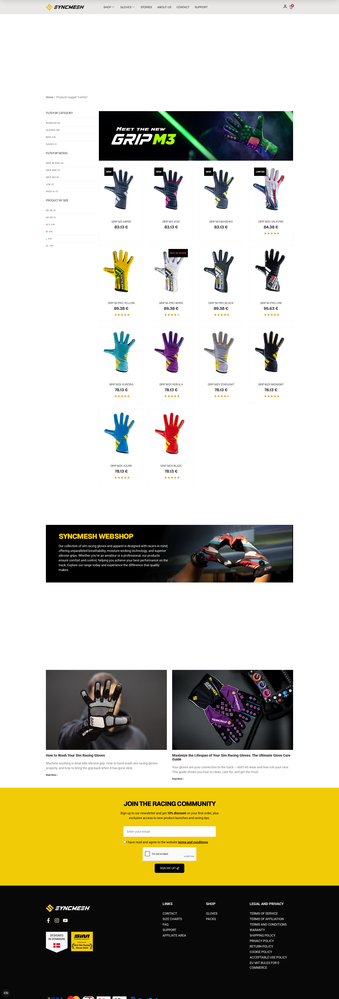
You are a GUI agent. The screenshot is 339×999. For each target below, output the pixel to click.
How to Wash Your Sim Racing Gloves (75, 755)
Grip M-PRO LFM (271, 303)
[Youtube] (65, 920)
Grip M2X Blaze (171, 466)
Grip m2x (53, 170)
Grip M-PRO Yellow (121, 303)
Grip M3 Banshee (221, 221)
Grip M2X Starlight (221, 384)
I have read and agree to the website (167, 842)
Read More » (52, 775)
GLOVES (125, 7)
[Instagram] (56, 920)
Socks (51, 144)
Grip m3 (52, 177)
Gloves (53, 130)
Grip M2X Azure (121, 466)
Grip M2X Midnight (271, 384)
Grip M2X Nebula (171, 384)
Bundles (53, 123)
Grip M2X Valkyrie (271, 221)
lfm (50, 184)
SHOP (107, 7)
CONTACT (183, 7)
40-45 (51, 217)
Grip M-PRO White (171, 303)
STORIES (146, 7)
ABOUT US (164, 7)
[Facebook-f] (48, 920)
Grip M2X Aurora (121, 384)
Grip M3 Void (171, 221)
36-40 (51, 210)
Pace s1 (52, 191)
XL (49, 245)
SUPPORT (201, 7)
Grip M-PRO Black (220, 303)
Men (51, 137)
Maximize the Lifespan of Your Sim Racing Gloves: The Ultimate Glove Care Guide (231, 757)
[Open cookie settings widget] (6, 993)
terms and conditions (193, 842)
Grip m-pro (55, 163)
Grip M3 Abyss (121, 221)
